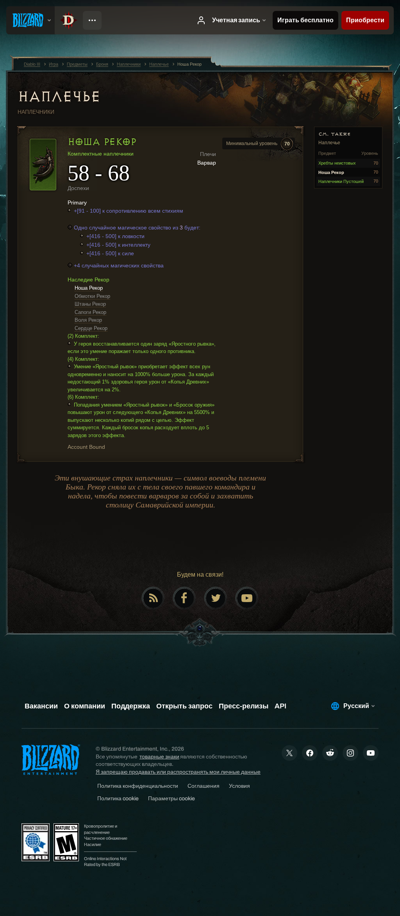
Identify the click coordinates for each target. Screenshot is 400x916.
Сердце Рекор (91, 328)
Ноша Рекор (89, 288)
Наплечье (59, 97)
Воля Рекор (88, 320)
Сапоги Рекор (90, 312)
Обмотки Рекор (92, 296)
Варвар (206, 163)
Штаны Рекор (90, 304)
